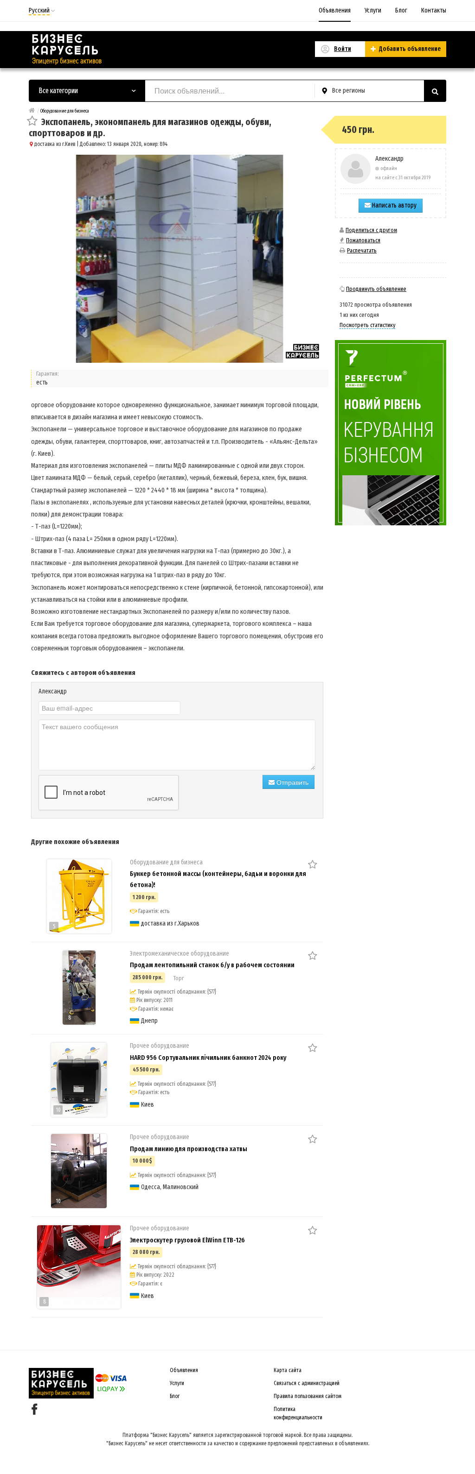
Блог (401, 10)
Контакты (433, 10)
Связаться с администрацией (307, 1383)
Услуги (373, 10)
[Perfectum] (390, 432)
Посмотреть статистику (367, 324)
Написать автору (394, 205)
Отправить (291, 782)
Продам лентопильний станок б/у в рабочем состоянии (212, 965)
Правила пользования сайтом (307, 1396)
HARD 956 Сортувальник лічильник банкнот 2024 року (208, 1057)
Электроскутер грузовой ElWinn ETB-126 (187, 1240)
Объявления (335, 10)
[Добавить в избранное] (32, 121)
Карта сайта (288, 1370)
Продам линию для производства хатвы (188, 1149)
